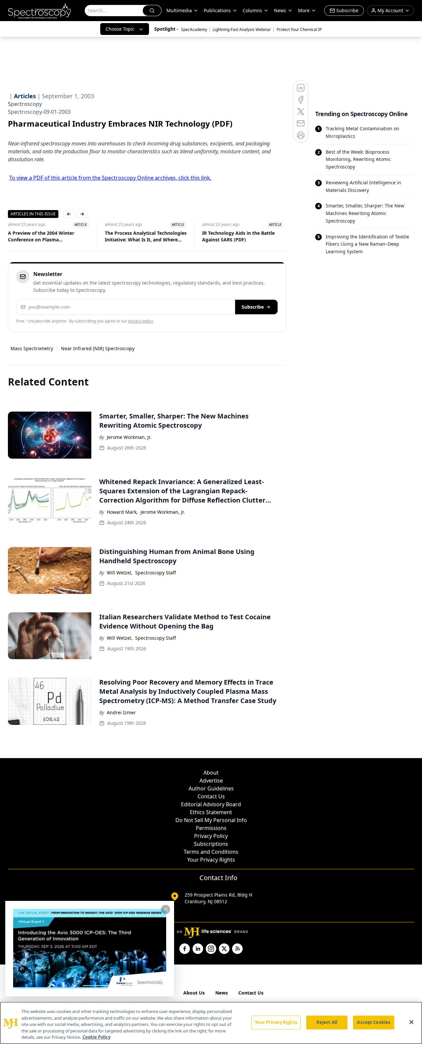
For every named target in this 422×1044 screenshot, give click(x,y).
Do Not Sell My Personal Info (211, 820)
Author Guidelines (211, 788)
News (221, 993)
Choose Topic (120, 29)
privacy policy (140, 321)
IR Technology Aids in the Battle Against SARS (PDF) (238, 236)
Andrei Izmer (121, 712)
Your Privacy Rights (211, 859)
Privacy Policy (211, 836)
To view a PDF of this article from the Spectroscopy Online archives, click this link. (110, 177)
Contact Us (211, 796)
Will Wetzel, (120, 572)
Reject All (326, 1022)
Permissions (211, 828)
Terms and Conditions (211, 851)
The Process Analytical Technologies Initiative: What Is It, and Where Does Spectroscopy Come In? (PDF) (146, 236)
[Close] (411, 1022)
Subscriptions (211, 843)
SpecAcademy (194, 29)
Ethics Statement (211, 812)
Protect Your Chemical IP (299, 29)
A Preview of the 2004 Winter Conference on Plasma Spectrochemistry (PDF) (41, 236)
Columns (252, 10)
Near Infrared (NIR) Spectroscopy (98, 348)
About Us (194, 993)
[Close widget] (165, 909)
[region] (211, 1023)
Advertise (211, 780)
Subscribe (253, 307)
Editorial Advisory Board (211, 804)
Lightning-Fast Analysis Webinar (242, 29)
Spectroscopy (25, 103)
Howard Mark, (122, 512)
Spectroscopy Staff (155, 572)
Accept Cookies (373, 1022)
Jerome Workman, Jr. (129, 437)
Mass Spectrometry (32, 348)
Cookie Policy (96, 1037)
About (211, 772)
